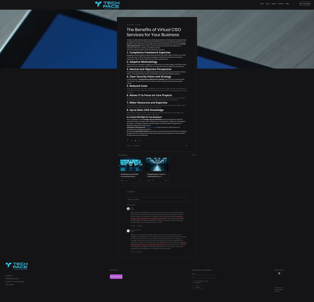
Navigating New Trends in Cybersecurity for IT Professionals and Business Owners (157, 175)
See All (193, 155)
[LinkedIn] (279, 273)
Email (194, 273)
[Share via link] (139, 140)
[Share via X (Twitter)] (131, 140)
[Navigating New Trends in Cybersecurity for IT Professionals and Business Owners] (157, 164)
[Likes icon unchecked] (132, 226)
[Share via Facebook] (127, 140)
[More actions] (186, 25)
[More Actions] (186, 209)
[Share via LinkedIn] (135, 140)
